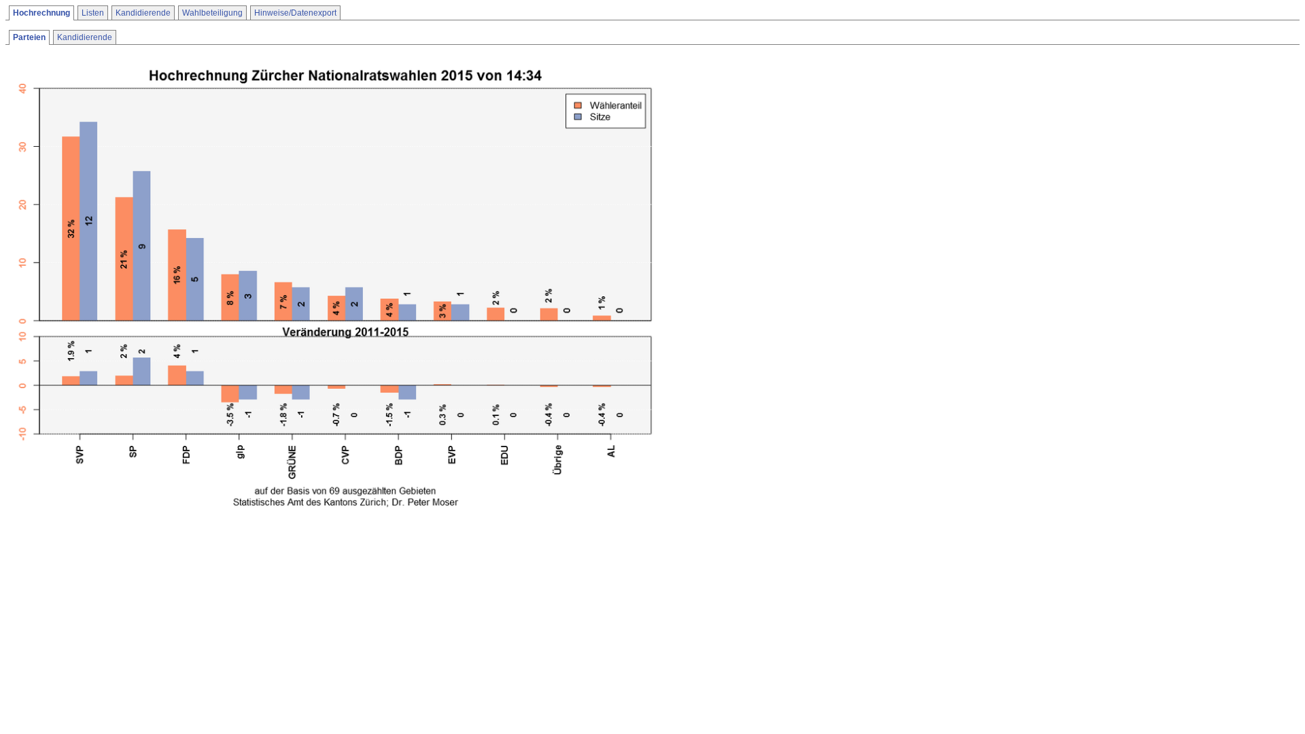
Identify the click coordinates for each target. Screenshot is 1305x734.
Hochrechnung (41, 13)
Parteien (29, 37)
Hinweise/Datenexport (295, 13)
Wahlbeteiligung (212, 13)
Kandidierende (143, 13)
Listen (93, 13)
